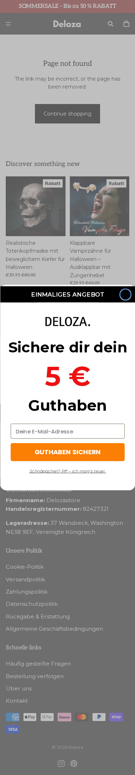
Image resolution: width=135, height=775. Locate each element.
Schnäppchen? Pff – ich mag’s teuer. (67, 471)
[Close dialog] (125, 294)
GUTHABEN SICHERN (67, 452)
